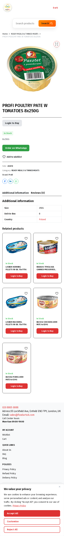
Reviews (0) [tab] (38, 192)
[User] (39, 8)
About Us (6, 450)
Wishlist (6, 435)
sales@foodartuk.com (22, 414)
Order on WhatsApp (16, 148)
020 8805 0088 (10, 407)
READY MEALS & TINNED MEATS (24, 34)
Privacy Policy (19, 505)
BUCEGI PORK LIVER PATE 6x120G (14, 378)
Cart (4, 439)
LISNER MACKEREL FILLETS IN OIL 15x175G (16, 323)
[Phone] (20, 8)
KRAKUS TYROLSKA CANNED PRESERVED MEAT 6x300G (46, 269)
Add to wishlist (14, 157)
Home (5, 34)
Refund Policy (9, 473)
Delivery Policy (9, 477)
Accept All (12, 513)
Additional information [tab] (15, 192)
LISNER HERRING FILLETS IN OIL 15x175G (16, 268)
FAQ (4, 454)
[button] (6, 23)
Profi (11, 175)
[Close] (61, 486)
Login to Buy (12, 123)
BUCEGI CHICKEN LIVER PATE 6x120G (47, 323)
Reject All (12, 529)
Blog (4, 458)
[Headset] (29, 8)
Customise (13, 521)
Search (45, 23)
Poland (42, 219)
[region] (32, 510)
